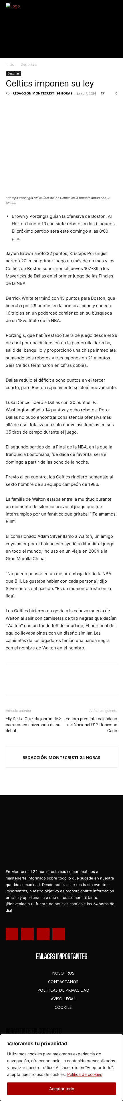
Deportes (28, 64)
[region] (61, 1067)
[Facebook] (11, 106)
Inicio (10, 64)
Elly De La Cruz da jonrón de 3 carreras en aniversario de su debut (33, 724)
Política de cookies (84, 1074)
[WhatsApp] (51, 106)
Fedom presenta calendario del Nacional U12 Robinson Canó (91, 724)
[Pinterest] (37, 106)
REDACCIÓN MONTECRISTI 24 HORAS (42, 93)
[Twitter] (24, 106)
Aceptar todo (61, 1088)
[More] (64, 106)
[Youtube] (58, 934)
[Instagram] (27, 934)
